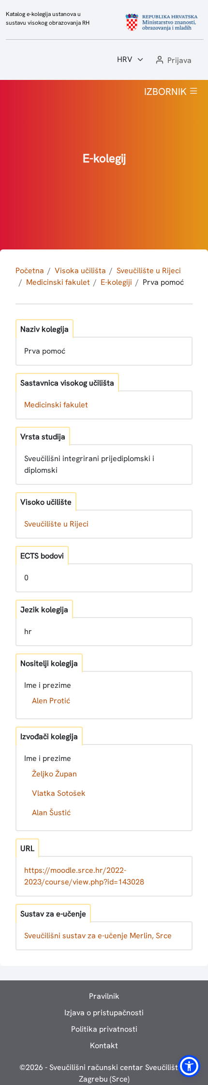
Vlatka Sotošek (59, 793)
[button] (172, 61)
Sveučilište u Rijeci (149, 270)
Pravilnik (104, 996)
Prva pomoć (163, 282)
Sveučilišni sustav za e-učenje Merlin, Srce (98, 935)
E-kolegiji (116, 282)
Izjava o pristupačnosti (104, 1013)
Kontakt (104, 1045)
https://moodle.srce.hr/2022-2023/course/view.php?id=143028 (84, 876)
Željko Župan (54, 774)
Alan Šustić (51, 812)
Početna (29, 270)
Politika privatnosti (104, 1029)
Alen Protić (51, 701)
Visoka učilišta (80, 270)
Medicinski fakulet (58, 282)
